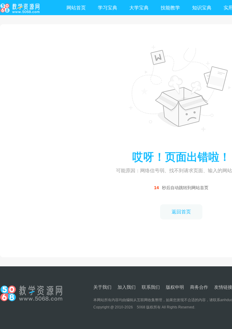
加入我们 (127, 287)
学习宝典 (107, 7)
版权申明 (175, 287)
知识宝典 (201, 7)
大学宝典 (139, 7)
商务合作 (199, 287)
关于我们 (102, 287)
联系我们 (151, 287)
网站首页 (76, 7)
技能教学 (170, 7)
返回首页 (181, 211)
